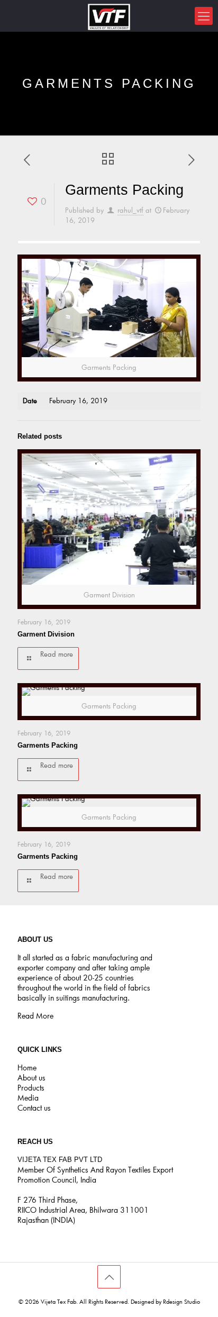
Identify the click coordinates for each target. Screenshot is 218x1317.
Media (28, 1098)
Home (27, 1067)
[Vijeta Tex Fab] (109, 16)
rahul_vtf (130, 210)
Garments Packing (47, 745)
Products (30, 1088)
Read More (35, 1016)
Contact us (34, 1108)
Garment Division (46, 634)
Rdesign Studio (181, 1301)
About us (31, 1078)
